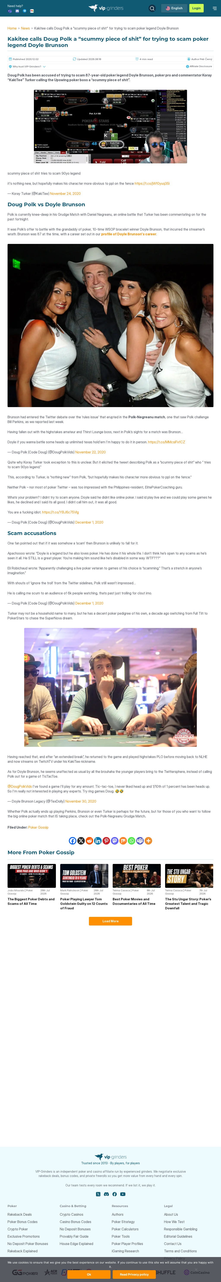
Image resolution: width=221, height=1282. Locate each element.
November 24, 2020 (65, 193)
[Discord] (17, 10)
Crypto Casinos (71, 1214)
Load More (111, 921)
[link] (214, 8)
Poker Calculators (125, 1229)
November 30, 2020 (80, 801)
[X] (81, 841)
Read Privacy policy (134, 1274)
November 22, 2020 (90, 452)
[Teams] (10, 10)
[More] (148, 841)
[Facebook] (72, 841)
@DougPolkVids (20, 786)
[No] (196, 1271)
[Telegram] (24, 10)
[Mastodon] (114, 841)
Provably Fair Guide (74, 1236)
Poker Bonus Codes (23, 1222)
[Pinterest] (106, 841)
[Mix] (123, 841)
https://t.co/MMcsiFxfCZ (166, 442)
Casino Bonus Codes (75, 1222)
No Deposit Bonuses (75, 1229)
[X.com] (98, 1194)
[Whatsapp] (131, 841)
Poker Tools (121, 1236)
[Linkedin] (98, 841)
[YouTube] (122, 1194)
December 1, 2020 (89, 522)
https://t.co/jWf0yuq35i (152, 183)
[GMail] (32, 10)
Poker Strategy (123, 1222)
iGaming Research (125, 1251)
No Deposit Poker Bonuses (28, 1244)
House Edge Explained (76, 1244)
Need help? (15, 6)
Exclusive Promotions (24, 1236)
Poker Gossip (38, 827)
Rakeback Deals (20, 1214)
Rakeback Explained (23, 1251)
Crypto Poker (18, 1229)
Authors (117, 1214)
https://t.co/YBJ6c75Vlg (60, 512)
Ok (89, 1274)
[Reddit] (89, 841)
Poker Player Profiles (127, 1244)
